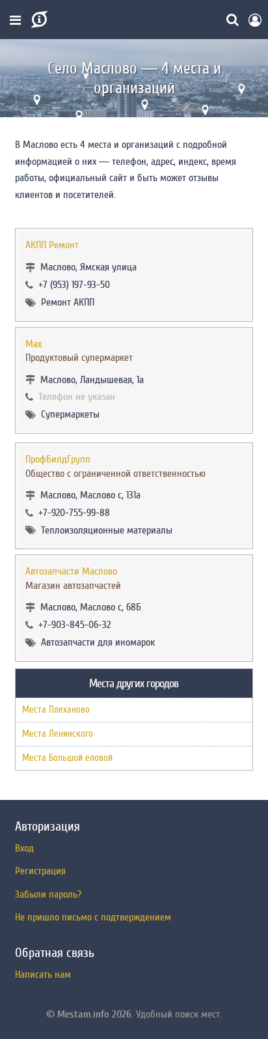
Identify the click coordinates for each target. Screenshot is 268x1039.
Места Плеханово (56, 709)
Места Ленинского (57, 733)
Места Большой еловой (67, 757)
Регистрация (40, 871)
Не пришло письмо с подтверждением (93, 917)
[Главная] (38, 19)
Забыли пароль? (48, 894)
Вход (24, 848)
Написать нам (43, 974)
